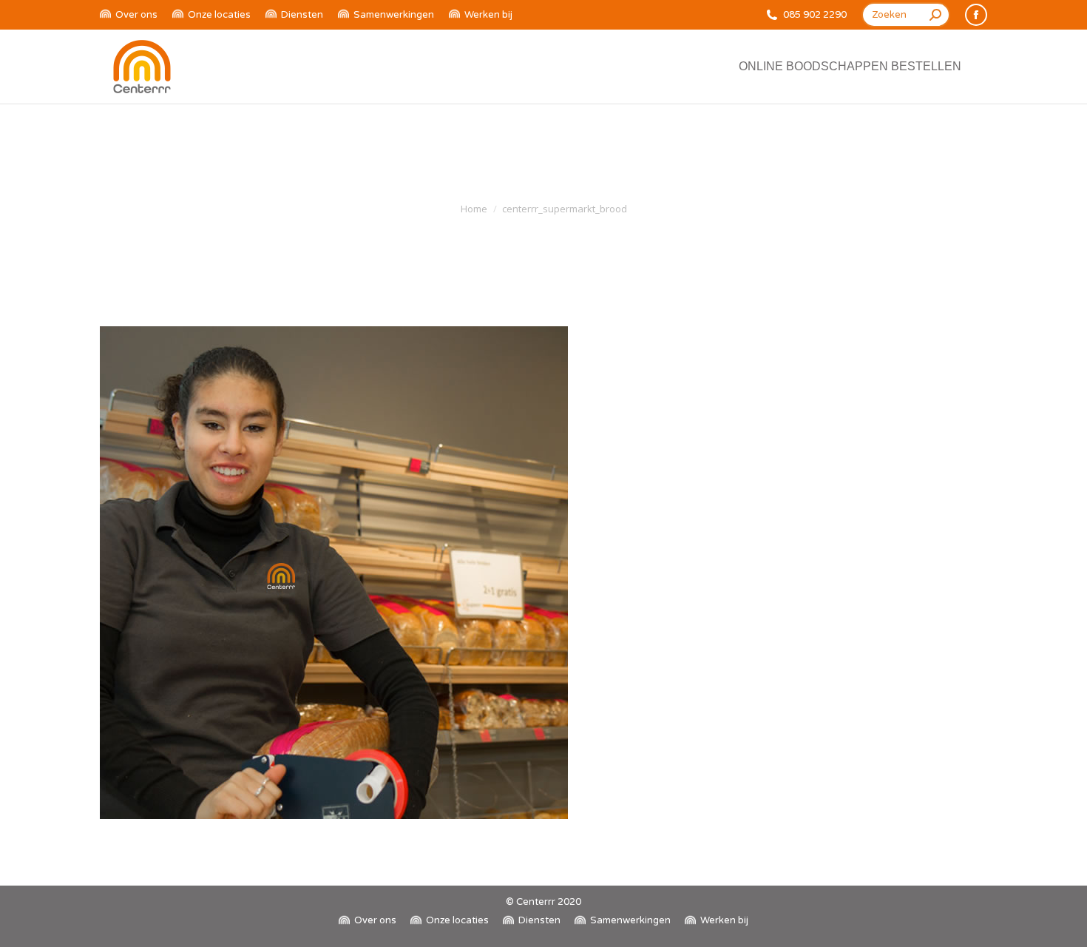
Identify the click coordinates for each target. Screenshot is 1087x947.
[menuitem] (129, 15)
